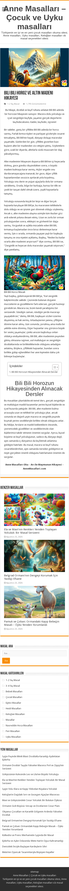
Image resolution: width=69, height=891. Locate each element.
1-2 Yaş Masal (13, 104)
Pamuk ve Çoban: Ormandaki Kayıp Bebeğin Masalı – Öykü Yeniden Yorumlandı (31, 623)
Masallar (10, 719)
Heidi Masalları (13, 708)
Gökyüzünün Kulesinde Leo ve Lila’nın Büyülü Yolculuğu (30, 774)
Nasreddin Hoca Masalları (19, 725)
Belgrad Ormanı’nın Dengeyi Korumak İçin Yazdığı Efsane (31, 820)
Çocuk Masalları (14, 697)
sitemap (34, 871)
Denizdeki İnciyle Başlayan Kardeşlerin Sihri (24, 846)
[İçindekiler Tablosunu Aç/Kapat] (53, 367)
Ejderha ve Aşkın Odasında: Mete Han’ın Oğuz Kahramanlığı (32, 840)
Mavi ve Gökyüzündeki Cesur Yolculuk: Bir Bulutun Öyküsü (32, 800)
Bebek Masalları (14, 691)
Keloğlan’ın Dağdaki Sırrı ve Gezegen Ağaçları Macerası (30, 794)
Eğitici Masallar (13, 702)
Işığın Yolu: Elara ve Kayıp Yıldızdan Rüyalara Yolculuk (29, 789)
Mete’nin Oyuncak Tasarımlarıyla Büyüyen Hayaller (28, 852)
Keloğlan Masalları (15, 714)
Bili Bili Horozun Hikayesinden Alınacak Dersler (35, 372)
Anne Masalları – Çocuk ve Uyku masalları (34, 17)
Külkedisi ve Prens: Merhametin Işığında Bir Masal (28, 835)
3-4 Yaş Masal (13, 685)
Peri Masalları (13, 731)
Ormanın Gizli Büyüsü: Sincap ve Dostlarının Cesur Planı (31, 806)
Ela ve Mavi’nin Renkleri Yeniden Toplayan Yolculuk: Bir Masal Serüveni (30, 531)
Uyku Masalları (13, 736)
